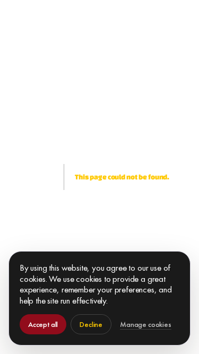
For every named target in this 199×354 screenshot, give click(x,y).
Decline (91, 324)
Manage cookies (145, 324)
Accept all (43, 324)
